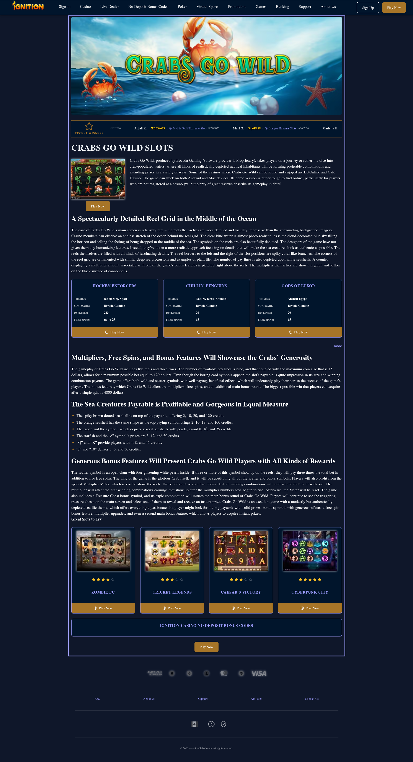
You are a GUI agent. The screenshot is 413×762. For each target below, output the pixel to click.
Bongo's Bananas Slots (265, 128)
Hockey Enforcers (114, 286)
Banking (282, 6)
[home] (28, 11)
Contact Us (311, 699)
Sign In (64, 6)
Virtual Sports (207, 6)
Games (261, 6)
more (338, 345)
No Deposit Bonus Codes (148, 6)
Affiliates (256, 699)
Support (305, 6)
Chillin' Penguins (206, 286)
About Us (328, 6)
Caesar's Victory (241, 592)
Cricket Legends (172, 592)
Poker (182, 6)
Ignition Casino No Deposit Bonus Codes (206, 625)
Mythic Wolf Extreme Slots (172, 128)
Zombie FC (103, 592)
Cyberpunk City (309, 592)
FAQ (97, 699)
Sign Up (368, 7)
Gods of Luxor (298, 286)
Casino (85, 6)
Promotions (237, 6)
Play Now (394, 7)
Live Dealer (109, 6)
